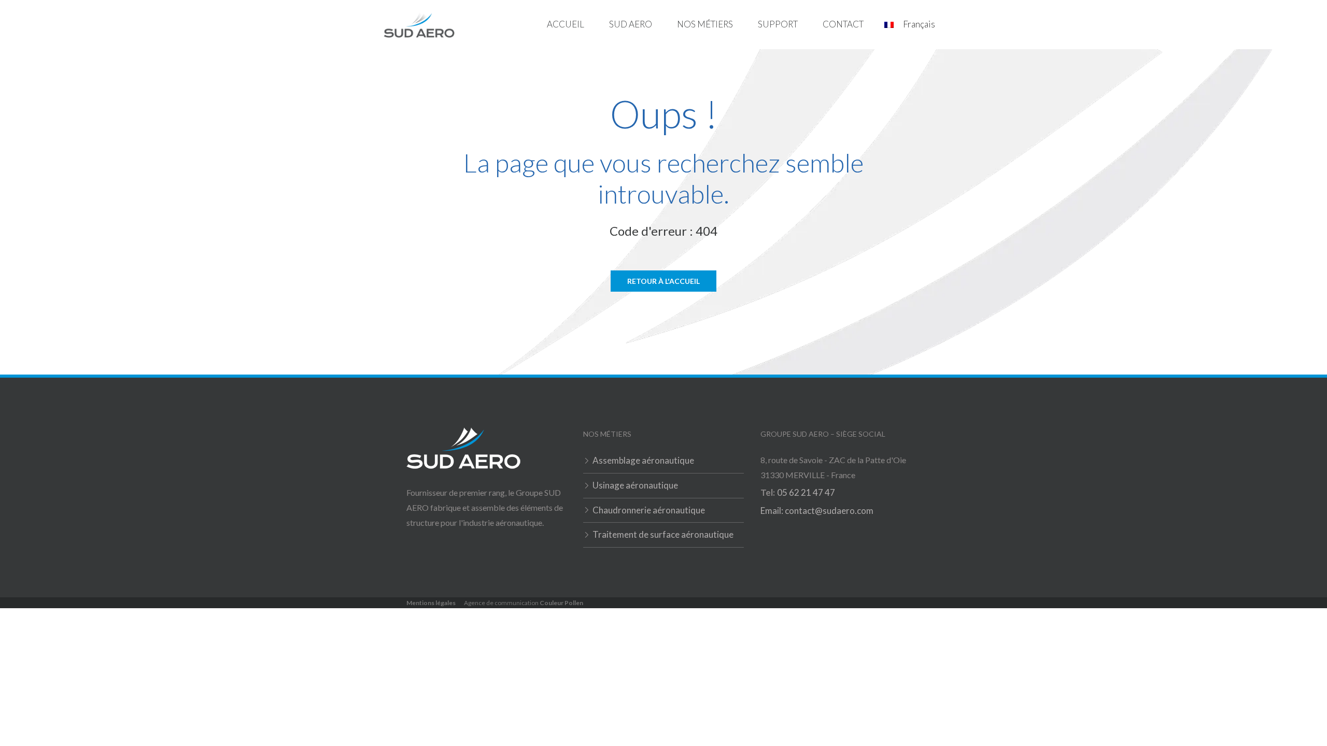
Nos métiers (705, 24)
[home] (419, 24)
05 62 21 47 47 (806, 492)
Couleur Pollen (561, 603)
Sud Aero (630, 24)
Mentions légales (431, 603)
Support (778, 24)
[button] (631, 24)
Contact (843, 24)
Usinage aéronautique (635, 485)
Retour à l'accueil (663, 281)
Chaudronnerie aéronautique (648, 510)
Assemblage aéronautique (643, 460)
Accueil (565, 24)
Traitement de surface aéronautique (662, 534)
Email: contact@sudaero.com (816, 510)
